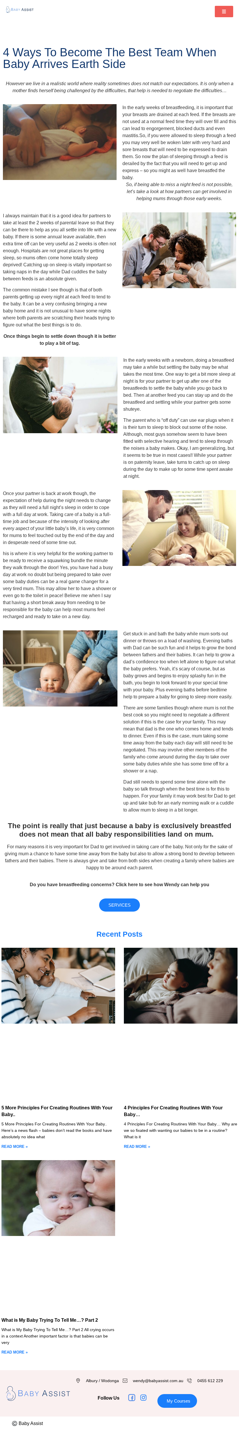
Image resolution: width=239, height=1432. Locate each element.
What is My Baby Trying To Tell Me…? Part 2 (49, 1320)
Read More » (14, 1146)
